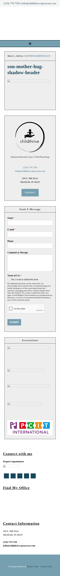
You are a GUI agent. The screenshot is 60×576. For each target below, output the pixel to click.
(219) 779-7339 (12, 3)
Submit (14, 322)
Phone (10, 241)
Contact (30, 193)
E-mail (11, 229)
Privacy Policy (46, 567)
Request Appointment (13, 461)
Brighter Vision (33, 567)
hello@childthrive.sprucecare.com (38, 3)
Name (11, 218)
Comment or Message (17, 252)
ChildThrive (30, 23)
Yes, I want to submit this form (24, 279)
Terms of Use (14, 275)
